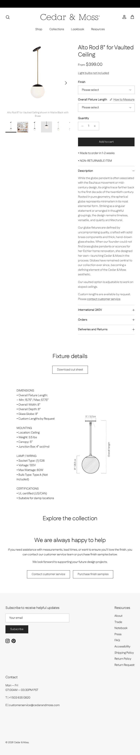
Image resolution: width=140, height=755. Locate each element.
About (118, 616)
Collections (56, 29)
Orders (82, 320)
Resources (98, 29)
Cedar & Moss (21, 742)
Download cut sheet (70, 370)
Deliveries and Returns (92, 329)
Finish (81, 82)
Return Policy (122, 659)
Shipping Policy (124, 653)
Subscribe (17, 629)
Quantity (83, 118)
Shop (38, 29)
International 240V (90, 310)
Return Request (124, 665)
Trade (118, 622)
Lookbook (77, 29)
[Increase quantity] (96, 126)
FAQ (117, 640)
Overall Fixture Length (92, 100)
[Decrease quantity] (81, 126)
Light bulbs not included (93, 73)
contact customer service (103, 299)
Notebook (120, 628)
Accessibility (122, 646)
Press (117, 634)
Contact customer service (48, 574)
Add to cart (106, 142)
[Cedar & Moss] (70, 17)
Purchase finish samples (93, 574)
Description (85, 171)
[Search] (7, 17)
